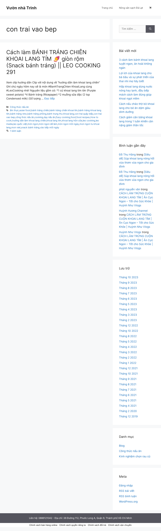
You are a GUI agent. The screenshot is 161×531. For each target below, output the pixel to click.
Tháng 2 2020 (128, 411)
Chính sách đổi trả (97, 525)
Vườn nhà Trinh (21, 8)
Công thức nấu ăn (19, 107)
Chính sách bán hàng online (43, 525)
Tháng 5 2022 (128, 341)
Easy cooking (63, 117)
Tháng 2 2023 (128, 320)
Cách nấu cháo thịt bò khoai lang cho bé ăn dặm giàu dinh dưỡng (136, 107)
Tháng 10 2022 (128, 330)
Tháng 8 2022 (128, 336)
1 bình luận (15, 131)
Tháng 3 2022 (128, 352)
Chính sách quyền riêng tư (72, 525)
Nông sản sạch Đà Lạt (131, 7)
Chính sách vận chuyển (120, 525)
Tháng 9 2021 (127, 379)
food (73, 117)
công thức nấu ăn (25, 117)
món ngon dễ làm (48, 124)
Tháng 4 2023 (128, 309)
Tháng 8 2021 (127, 384)
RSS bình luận (128, 496)
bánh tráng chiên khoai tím (64, 110)
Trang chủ (107, 7)
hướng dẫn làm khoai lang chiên (29, 120)
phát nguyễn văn (129, 189)
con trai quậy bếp (84, 113)
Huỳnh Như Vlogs (130, 232)
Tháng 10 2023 (128, 277)
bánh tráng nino (18, 113)
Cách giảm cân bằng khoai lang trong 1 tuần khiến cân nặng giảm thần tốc (136, 121)
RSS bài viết (126, 490)
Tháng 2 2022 (128, 357)
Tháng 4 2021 (127, 405)
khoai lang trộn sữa (72, 120)
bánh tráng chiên (40, 110)
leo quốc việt (20, 124)
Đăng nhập (126, 485)
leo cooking (89, 120)
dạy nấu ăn (49, 117)
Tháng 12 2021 (128, 368)
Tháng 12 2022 (128, 325)
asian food (25, 110)
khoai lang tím (54, 120)
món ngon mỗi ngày (68, 124)
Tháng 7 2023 (128, 293)
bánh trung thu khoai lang (60, 113)
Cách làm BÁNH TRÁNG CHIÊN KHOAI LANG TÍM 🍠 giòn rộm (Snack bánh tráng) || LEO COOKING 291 (53, 62)
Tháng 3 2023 (128, 314)
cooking (39, 117)
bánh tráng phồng (36, 113)
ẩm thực (14, 110)
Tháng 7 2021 (127, 389)
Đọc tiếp (49, 98)
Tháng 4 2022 (128, 346)
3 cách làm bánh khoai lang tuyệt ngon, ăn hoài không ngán (136, 63)
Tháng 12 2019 (128, 416)
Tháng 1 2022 (127, 362)
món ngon (33, 124)
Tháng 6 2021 (127, 395)
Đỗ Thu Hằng (127, 154)
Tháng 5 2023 (128, 304)
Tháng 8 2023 (128, 288)
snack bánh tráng (30, 127)
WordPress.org (128, 501)
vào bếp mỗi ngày (49, 127)
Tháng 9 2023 (128, 282)
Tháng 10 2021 (128, 373)
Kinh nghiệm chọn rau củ (134, 456)
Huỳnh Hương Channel (133, 210)
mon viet (15, 127)
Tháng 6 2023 (128, 298)
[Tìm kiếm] (150, 29)
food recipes (83, 117)
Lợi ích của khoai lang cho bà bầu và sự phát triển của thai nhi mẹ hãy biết (136, 77)
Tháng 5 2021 (127, 400)
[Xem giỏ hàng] (150, 8)
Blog (122, 445)
